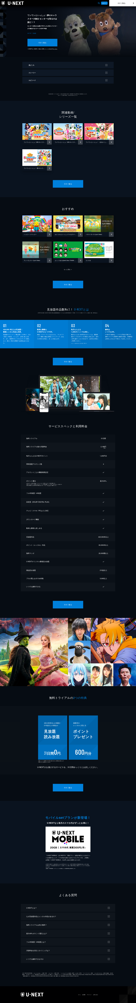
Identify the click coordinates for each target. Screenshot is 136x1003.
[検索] (98, 3)
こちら (55, 49)
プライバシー (89, 994)
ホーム (79, 994)
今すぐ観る (121, 3)
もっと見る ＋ (68, 269)
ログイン (104, 3)
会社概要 (83, 994)
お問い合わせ (95, 994)
